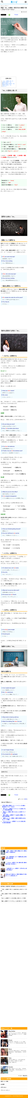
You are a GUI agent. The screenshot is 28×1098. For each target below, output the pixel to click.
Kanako (11, 1067)
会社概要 (2, 1084)
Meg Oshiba (12, 1031)
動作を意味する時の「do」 (8, 83)
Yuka (10, 1058)
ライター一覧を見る (22, 1075)
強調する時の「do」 (7, 85)
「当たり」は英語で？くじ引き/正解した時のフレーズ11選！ (13, 898)
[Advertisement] (14, 64)
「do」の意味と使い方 (7, 81)
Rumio (10, 1040)
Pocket (16, 14)
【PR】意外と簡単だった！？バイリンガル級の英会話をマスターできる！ (13, 806)
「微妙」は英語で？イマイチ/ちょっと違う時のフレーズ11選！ (14, 901)
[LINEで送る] (9, 14)
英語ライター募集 (4, 1081)
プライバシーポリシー (5, 1090)
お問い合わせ (3, 1087)
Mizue (10, 1049)
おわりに (4, 86)
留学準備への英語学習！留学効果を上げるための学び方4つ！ (13, 886)
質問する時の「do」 (7, 82)
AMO (25, 799)
